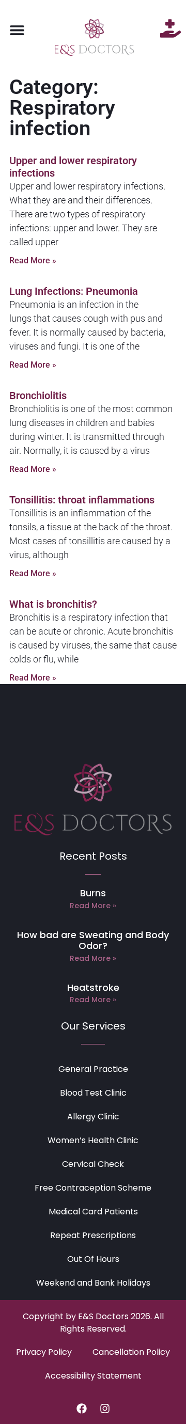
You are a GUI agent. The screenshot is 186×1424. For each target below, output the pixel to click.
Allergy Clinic (93, 1116)
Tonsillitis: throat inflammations (81, 500)
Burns (93, 893)
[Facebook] (81, 1408)
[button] (16, 29)
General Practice (93, 1069)
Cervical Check (93, 1164)
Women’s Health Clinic (93, 1140)
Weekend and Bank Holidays (93, 1283)
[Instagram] (105, 1408)
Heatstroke (93, 987)
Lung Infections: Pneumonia (73, 291)
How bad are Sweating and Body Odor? (93, 940)
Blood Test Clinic (93, 1093)
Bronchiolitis (38, 395)
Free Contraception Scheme (93, 1188)
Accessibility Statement (93, 1376)
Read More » (32, 260)
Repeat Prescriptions (93, 1235)
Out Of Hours (93, 1259)
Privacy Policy (44, 1352)
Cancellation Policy (131, 1352)
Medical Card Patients (93, 1211)
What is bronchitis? (53, 604)
